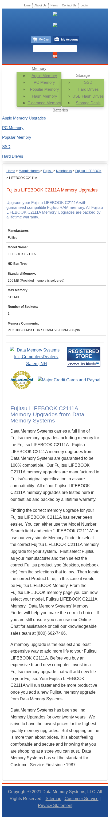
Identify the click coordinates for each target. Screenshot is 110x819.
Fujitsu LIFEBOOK (88, 171)
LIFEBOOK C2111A (23, 178)
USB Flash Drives (88, 96)
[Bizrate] (93, 364)
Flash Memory (44, 96)
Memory (39, 68)
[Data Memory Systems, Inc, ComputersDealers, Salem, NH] (36, 363)
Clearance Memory (44, 103)
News (54, 5)
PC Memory (44, 82)
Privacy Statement (55, 805)
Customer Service (82, 798)
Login (84, 5)
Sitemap (53, 798)
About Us (40, 5)
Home (10, 171)
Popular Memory (44, 89)
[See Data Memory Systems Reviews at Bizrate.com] (83, 357)
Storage (83, 75)
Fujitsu (48, 171)
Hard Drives (88, 89)
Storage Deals (88, 103)
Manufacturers (29, 171)
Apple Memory (44, 75)
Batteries (60, 110)
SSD (88, 82)
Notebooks (64, 171)
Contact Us (69, 5)
